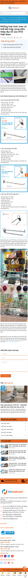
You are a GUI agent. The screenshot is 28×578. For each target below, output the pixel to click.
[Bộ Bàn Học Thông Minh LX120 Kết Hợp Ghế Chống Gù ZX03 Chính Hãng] (4, 471)
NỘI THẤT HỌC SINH (6, 426)
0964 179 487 (5, 542)
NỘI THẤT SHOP (5, 423)
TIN (6, 383)
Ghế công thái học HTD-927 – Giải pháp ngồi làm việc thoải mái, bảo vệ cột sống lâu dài (14, 406)
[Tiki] (9, 556)
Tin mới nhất (6, 441)
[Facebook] (5, 562)
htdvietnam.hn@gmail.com (10, 518)
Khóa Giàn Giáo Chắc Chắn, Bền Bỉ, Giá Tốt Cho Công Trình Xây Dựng (17, 451)
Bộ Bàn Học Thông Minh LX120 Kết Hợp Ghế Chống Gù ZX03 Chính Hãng (17, 470)
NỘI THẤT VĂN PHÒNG (7, 429)
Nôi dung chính (8, 41)
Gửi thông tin (5, 375)
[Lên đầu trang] (24, 563)
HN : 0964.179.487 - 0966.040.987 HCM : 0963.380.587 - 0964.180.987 (12, 515)
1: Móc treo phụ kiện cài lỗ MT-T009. (13, 44)
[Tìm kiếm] (26, 13)
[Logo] (14, 8)
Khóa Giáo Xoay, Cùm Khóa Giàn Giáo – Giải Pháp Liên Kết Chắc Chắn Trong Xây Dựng (18, 445)
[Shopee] (1, 556)
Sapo (17, 571)
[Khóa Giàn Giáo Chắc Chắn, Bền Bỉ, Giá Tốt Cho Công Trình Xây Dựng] (4, 452)
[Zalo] (1, 562)
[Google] (12, 562)
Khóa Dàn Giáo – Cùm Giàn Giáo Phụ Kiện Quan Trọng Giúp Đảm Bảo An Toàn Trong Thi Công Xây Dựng (18, 464)
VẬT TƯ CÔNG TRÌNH (6, 435)
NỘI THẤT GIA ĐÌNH (6, 432)
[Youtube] (9, 562)
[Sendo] (12, 556)
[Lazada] (5, 556)
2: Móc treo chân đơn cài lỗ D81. (12, 47)
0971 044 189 (5, 549)
